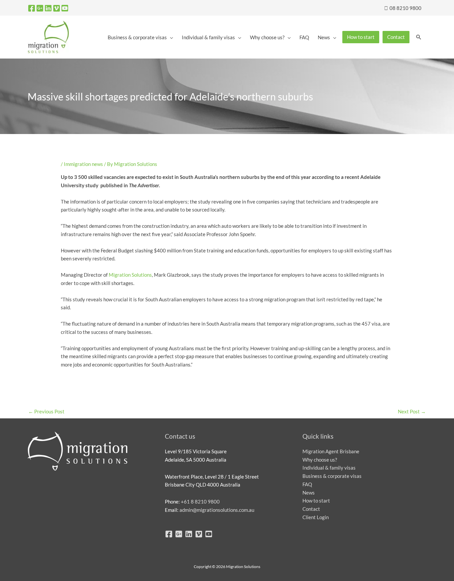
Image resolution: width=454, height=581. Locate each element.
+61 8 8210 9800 (200, 502)
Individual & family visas (329, 468)
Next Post (412, 411)
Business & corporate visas (332, 476)
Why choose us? (319, 460)
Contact (311, 509)
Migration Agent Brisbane (330, 451)
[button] (418, 37)
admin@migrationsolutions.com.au (216, 510)
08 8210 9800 (405, 8)
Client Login (315, 517)
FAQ (307, 484)
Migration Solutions (130, 275)
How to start (316, 501)
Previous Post (46, 411)
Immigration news (83, 164)
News (308, 493)
